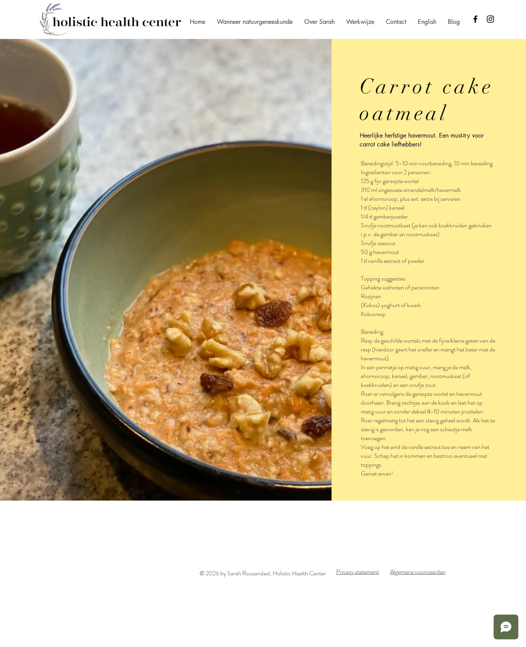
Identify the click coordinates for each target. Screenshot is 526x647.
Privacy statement (357, 571)
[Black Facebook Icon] (475, 19)
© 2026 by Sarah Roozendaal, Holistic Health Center (262, 573)
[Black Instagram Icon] (490, 19)
